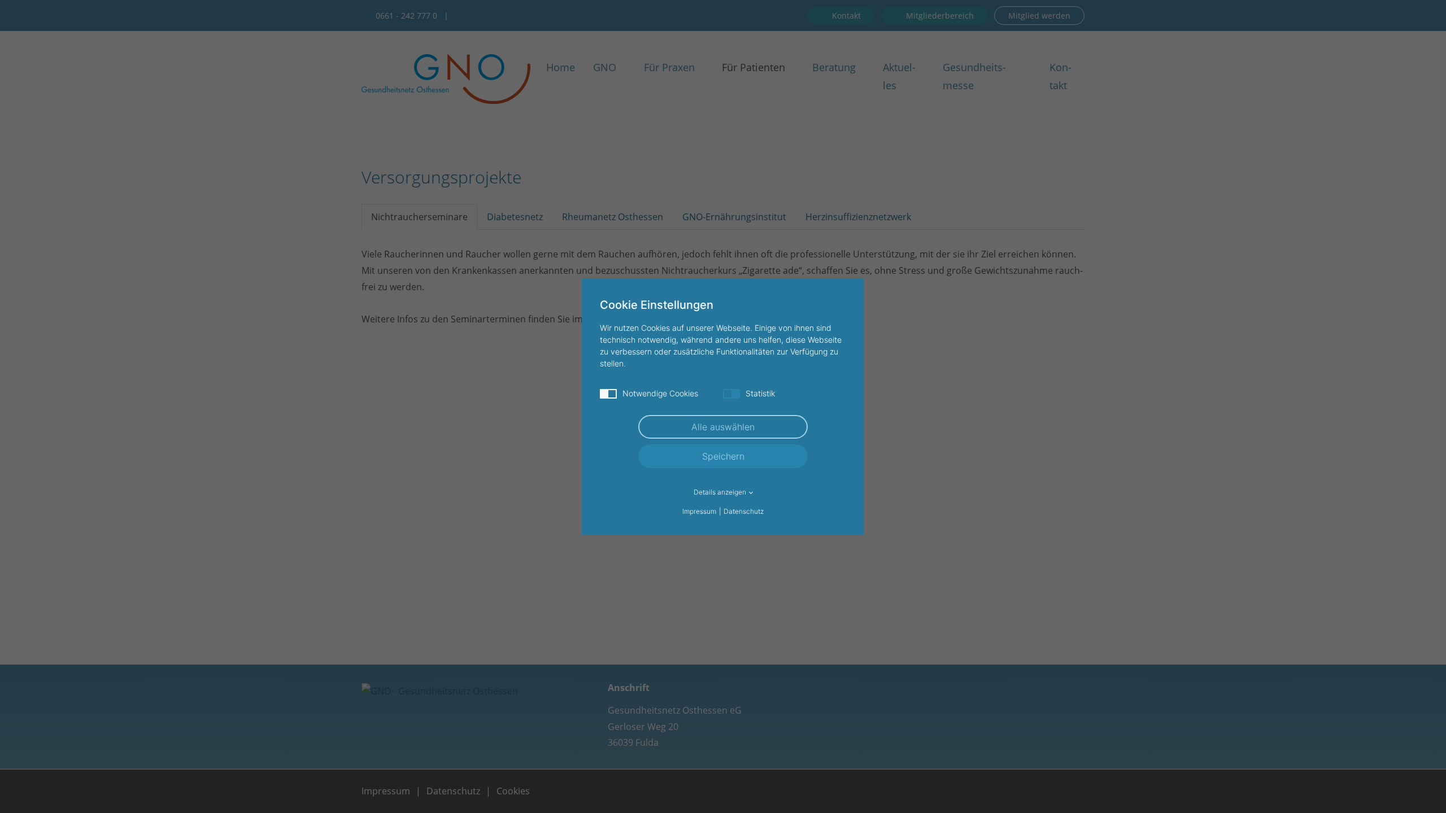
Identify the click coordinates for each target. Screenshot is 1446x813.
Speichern (723, 456)
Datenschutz (744, 511)
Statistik (760, 393)
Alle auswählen (723, 426)
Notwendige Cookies (660, 393)
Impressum (699, 511)
